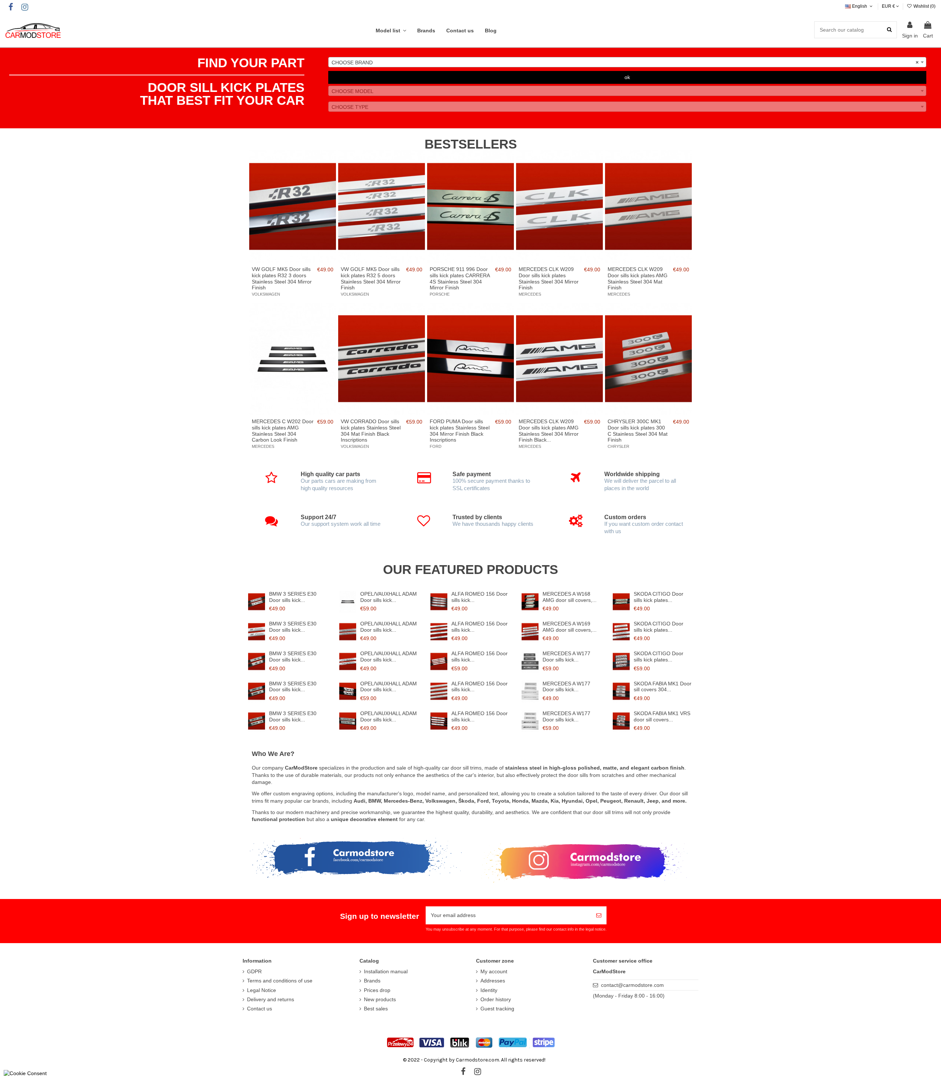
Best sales (376, 1009)
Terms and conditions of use (279, 981)
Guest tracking (497, 1009)
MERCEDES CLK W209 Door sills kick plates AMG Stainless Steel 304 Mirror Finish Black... (549, 430)
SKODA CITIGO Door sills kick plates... (658, 597)
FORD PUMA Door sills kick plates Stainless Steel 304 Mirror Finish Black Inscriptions (460, 430)
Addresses (492, 981)
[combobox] (627, 62)
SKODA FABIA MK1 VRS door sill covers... (662, 716)
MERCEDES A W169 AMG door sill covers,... (570, 627)
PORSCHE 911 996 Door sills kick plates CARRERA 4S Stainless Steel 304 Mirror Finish (460, 278)
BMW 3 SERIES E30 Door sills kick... (292, 597)
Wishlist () (923, 6)
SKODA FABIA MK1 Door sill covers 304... (662, 687)
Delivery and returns (270, 999)
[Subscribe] (599, 915)
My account (493, 971)
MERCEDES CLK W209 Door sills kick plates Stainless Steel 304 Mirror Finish (549, 278)
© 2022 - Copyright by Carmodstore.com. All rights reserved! (474, 1060)
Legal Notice (261, 990)
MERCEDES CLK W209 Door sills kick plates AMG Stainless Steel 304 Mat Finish (638, 278)
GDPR (254, 971)
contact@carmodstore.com (632, 985)
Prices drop (377, 990)
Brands (372, 981)
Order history (495, 999)
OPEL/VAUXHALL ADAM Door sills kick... (388, 597)
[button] (391, 30)
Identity (488, 990)
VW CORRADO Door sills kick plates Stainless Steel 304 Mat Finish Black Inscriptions (371, 430)
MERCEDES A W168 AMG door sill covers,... (570, 597)
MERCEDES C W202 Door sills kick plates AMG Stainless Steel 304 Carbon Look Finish (283, 430)
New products (380, 999)
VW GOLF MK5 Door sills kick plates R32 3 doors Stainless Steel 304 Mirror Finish (282, 278)
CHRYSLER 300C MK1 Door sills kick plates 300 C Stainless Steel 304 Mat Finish (638, 430)
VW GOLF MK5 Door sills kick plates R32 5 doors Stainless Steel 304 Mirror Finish (371, 278)
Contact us (259, 1009)
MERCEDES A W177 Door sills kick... (566, 656)
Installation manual (386, 971)
